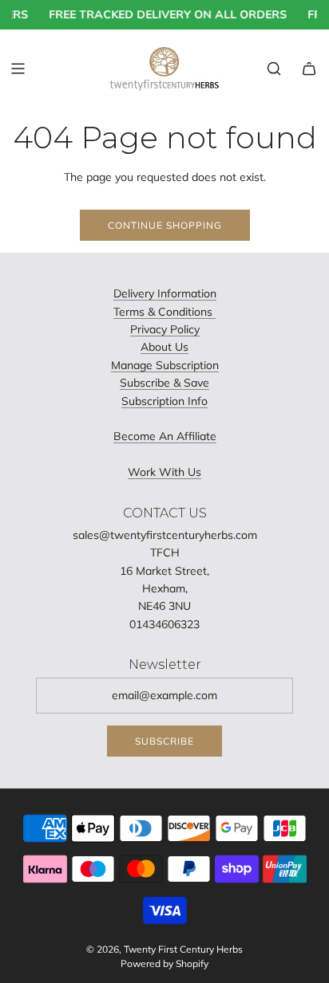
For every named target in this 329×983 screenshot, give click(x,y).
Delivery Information (164, 293)
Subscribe (164, 741)
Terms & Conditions (164, 312)
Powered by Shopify (164, 963)
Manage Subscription (165, 365)
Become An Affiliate (164, 436)
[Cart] (309, 68)
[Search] (273, 68)
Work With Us (164, 472)
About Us (164, 347)
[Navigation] (17, 68)
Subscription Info (164, 401)
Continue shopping (165, 225)
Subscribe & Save (164, 383)
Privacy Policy (165, 329)
